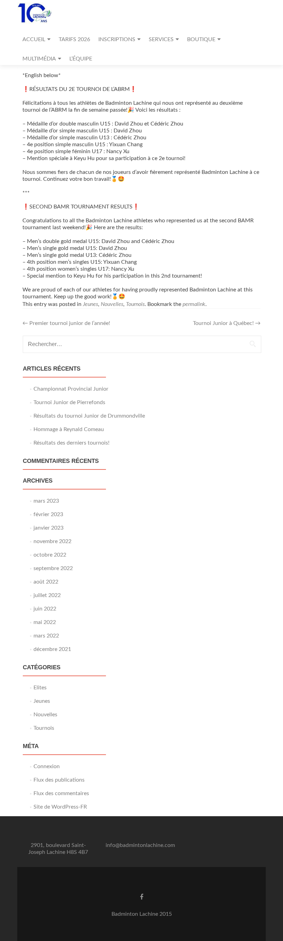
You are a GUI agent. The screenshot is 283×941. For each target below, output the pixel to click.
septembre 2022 (53, 568)
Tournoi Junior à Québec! (227, 323)
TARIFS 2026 (74, 39)
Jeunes (90, 304)
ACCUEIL (33, 39)
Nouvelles (112, 304)
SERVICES (161, 39)
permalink (194, 304)
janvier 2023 (48, 528)
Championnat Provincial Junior (70, 389)
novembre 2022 (52, 541)
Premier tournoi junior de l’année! (66, 323)
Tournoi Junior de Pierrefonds (69, 402)
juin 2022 (44, 609)
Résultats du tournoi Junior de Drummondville (89, 416)
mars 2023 (46, 501)
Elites (40, 687)
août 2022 (45, 582)
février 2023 (48, 514)
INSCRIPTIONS (116, 39)
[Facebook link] (141, 897)
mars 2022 (46, 636)
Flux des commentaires (61, 793)
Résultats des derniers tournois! (71, 443)
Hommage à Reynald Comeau (68, 429)
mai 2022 (44, 622)
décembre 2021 (52, 649)
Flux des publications (59, 780)
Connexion (46, 766)
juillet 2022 (47, 595)
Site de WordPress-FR (60, 807)
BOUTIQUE (201, 39)
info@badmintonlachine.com (140, 845)
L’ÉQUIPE (80, 59)
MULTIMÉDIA (39, 59)
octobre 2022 (49, 555)
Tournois (135, 304)
